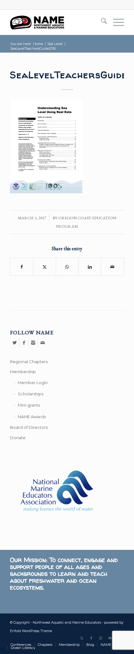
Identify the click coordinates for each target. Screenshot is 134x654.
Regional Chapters (29, 361)
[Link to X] (82, 638)
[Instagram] (33, 342)
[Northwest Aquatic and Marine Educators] (55, 22)
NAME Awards (32, 416)
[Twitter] (14, 342)
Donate (18, 437)
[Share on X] (44, 267)
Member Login (33, 382)
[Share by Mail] (112, 267)
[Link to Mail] (110, 638)
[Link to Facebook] (91, 638)
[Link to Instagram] (100, 638)
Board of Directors (29, 427)
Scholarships (30, 393)
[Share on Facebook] (21, 267)
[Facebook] (23, 342)
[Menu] (115, 22)
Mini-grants (29, 405)
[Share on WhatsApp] (67, 267)
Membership (23, 371)
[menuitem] (101, 22)
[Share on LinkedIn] (90, 267)
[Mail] (42, 342)
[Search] (101, 22)
